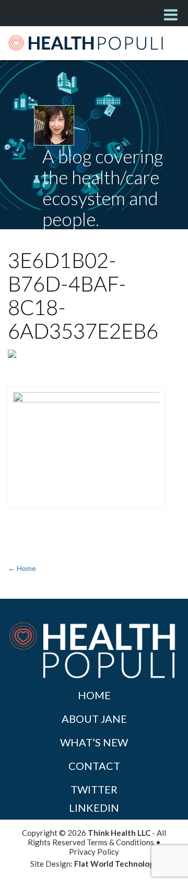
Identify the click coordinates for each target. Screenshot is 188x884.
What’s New (94, 742)
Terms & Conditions (120, 842)
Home (94, 695)
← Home (22, 568)
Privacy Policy (94, 851)
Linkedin (94, 807)
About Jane (94, 718)
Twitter (94, 789)
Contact (94, 765)
